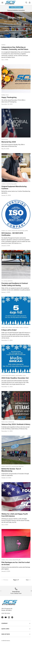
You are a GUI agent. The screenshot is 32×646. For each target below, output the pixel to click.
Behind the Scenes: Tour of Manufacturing (11, 470)
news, (6, 422)
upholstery (10, 281)
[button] (29, 2)
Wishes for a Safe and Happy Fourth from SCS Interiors (14, 515)
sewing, (6, 281)
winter (24, 375)
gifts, (7, 327)
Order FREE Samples (16, 7)
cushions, (3, 184)
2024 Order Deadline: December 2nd (15, 378)
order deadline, (16, 327)
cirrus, (7, 560)
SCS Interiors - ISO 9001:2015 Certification (12, 234)
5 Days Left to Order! (9, 330)
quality (15, 184)
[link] (6, 580)
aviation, (3, 230)
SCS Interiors (7, 640)
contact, (10, 230)
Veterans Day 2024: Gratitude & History (15, 424)
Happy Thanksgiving (9, 97)
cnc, (7, 230)
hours (7, 95)
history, (3, 422)
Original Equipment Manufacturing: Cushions (14, 187)
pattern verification (24, 327)
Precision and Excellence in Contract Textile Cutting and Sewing (14, 284)
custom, (11, 560)
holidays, (3, 95)
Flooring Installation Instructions (16, 10)
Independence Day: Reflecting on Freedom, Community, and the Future (14, 48)
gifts (19, 560)
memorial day (4, 139)
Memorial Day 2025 (8, 142)
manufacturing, (9, 184)
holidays (3, 44)
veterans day (11, 422)
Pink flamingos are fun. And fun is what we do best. (15, 563)
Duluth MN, (14, 230)
